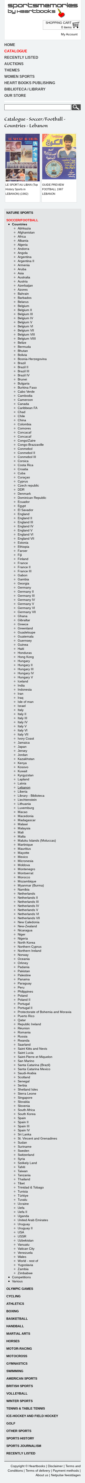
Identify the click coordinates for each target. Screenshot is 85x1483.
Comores (24, 428)
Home (9, 45)
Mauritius (24, 848)
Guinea (23, 644)
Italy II (22, 714)
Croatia (23, 469)
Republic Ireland (29, 1024)
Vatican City (26, 1248)
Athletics (15, 1303)
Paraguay (25, 983)
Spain (22, 1118)
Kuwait (22, 771)
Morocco (24, 877)
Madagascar (27, 820)
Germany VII (27, 612)
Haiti (21, 648)
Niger (21, 934)
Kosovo (23, 767)
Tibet (21, 1183)
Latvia (22, 783)
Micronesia (25, 861)
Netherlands (26, 893)
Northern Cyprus (29, 946)
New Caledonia (28, 922)
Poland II (24, 999)
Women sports (19, 76)
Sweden (23, 1150)
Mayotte (23, 853)
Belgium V (25, 322)
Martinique (25, 844)
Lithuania (24, 804)
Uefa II (22, 1212)
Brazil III (23, 371)
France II (24, 567)
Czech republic (28, 485)
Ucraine (23, 1203)
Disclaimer (55, 1466)
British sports (19, 1386)
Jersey (22, 750)
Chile (21, 416)
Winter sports (19, 1401)
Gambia (23, 579)
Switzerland (26, 1155)
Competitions (21, 1277)
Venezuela (25, 1252)
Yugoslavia (25, 1265)
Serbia (22, 1085)
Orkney (23, 963)
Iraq (20, 697)
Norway (23, 955)
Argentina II (26, 261)
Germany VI (26, 608)
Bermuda (24, 346)
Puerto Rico (26, 1016)
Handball (15, 1326)
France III (25, 571)
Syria (21, 1159)
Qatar (22, 1020)
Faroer (22, 551)
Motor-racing (19, 1348)
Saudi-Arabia (27, 1073)
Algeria (23, 244)
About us (42, 1475)
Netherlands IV (28, 906)
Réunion (24, 1028)
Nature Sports (19, 212)
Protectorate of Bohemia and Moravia (44, 1012)
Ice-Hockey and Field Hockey (32, 1416)
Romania (24, 1032)
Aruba (22, 269)
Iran (20, 693)
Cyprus (23, 481)
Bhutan (23, 351)
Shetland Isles (28, 1089)
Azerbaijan (25, 285)
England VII (26, 538)
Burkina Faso (27, 387)
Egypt (22, 506)
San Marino (26, 1061)
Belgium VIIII (27, 338)
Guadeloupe (26, 632)
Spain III (23, 1126)
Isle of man (26, 702)
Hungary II (25, 665)
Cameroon (25, 400)
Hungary (24, 661)
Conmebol (25, 449)
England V (25, 530)
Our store (15, 95)
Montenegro (26, 869)
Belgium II (25, 310)
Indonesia (25, 689)
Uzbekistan (26, 1240)
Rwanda (23, 1040)
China (22, 420)
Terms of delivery (38, 1470)
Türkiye (23, 1195)
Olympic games (19, 1289)
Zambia (23, 1269)
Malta (22, 836)
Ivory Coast (26, 738)
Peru (21, 987)
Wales (22, 1257)
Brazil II (23, 367)
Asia (21, 273)
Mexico (23, 857)
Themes (12, 70)
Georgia (23, 583)
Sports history (20, 1438)
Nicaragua (25, 930)
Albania (23, 240)
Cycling (13, 1296)
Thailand (24, 1179)
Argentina (25, 257)
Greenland (25, 628)
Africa (22, 236)
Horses (12, 1341)
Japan (22, 746)
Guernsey (25, 640)
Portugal (24, 1004)
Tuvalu (22, 1199)
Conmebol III (27, 457)
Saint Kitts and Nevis (32, 1048)
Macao (22, 812)
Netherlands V (28, 910)
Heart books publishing (29, 83)
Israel (22, 706)
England (23, 514)
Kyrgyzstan (26, 775)
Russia (22, 1036)
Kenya (22, 763)
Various (17, 1281)
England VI (25, 534)
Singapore (25, 1097)
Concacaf (24, 432)
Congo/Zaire (27, 440)
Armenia (24, 265)
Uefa (21, 1208)
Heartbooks (37, 1466)
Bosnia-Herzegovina (32, 359)
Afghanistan (26, 232)
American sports (21, 1378)
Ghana (22, 616)
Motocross (16, 1356)
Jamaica (24, 742)
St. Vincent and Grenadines (37, 1138)
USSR (22, 1236)
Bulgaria (23, 383)
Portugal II (25, 1008)
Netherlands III (28, 901)
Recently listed (21, 57)
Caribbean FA (27, 408)
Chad (21, 412)
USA (21, 1232)
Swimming (14, 1371)
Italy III (22, 718)
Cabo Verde (26, 391)
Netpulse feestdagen (66, 1475)
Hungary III (26, 669)
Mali (21, 832)
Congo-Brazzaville (31, 444)
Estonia (23, 542)
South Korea (27, 1114)
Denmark (24, 493)
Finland (23, 559)
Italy (21, 710)
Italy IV (22, 722)
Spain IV (24, 1130)
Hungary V (25, 677)
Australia (24, 277)
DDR (21, 489)
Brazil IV (23, 375)
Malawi (23, 824)
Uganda (23, 1216)
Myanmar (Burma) (31, 885)
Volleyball (17, 1393)
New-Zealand (27, 926)
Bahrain (23, 293)
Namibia (23, 889)
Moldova (24, 865)
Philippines (25, 991)
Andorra (23, 249)
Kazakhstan (26, 759)
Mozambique (27, 881)
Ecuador (24, 502)
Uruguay (24, 1224)
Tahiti (21, 1167)
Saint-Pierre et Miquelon (35, 1057)
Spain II (23, 1122)
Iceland (23, 681)
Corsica (23, 461)
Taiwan (23, 1171)
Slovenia (24, 1106)
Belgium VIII (26, 334)
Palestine (24, 975)
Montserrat (25, 873)
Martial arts (18, 1333)
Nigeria (23, 938)
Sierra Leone (27, 1093)
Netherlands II (28, 897)
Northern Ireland (29, 950)
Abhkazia (24, 228)
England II (25, 518)
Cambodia (25, 395)
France (23, 563)
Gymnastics (16, 1363)
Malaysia (24, 828)
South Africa (26, 1110)
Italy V (22, 726)
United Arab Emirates (33, 1220)
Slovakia (24, 1101)
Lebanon (24, 787)
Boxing (12, 1311)
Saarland (24, 1044)
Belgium (23, 306)
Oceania (24, 959)
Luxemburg (26, 808)
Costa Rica (25, 465)
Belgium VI (25, 326)
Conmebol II (26, 453)
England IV (25, 526)
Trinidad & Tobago (31, 1187)
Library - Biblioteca (31, 795)
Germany (24, 587)
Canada (23, 404)
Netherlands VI (28, 914)
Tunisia (23, 1191)
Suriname (25, 1146)
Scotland (24, 1077)
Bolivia (22, 355)
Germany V (26, 604)
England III (25, 522)
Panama (24, 979)
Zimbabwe (25, 1273)
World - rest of (28, 1261)
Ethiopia (23, 546)
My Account (69, 34)
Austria (23, 281)
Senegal (23, 1081)
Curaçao (24, 477)
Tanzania (24, 1175)
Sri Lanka (24, 1134)
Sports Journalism (23, 1446)
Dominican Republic (32, 497)
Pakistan (24, 971)
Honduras (25, 653)
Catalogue (15, 51)
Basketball (17, 1318)
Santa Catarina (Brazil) (34, 1065)
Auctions (14, 64)
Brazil (22, 363)
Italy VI (22, 730)
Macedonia (26, 816)
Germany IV (26, 599)
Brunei (22, 379)
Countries (19, 224)
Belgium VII (26, 330)
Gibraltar (24, 620)
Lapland (23, 779)
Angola (23, 253)
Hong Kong (26, 657)
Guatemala (26, 636)
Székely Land (27, 1163)
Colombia (24, 424)
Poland (23, 995)
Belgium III (25, 314)
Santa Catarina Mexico (34, 1069)
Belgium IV (25, 318)
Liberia (22, 791)
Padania (23, 967)
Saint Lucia (26, 1052)
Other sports (18, 1431)
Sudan (22, 1142)
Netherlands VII (29, 918)
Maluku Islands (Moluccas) (37, 840)
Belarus (23, 302)
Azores (23, 289)
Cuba (21, 473)
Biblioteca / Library (25, 89)
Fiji (20, 555)
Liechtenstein (27, 799)
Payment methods (66, 1470)
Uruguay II (25, 1228)
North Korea (26, 942)
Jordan (23, 755)
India (21, 685)
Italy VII (23, 734)
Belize (22, 342)
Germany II (26, 591)
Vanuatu (23, 1244)
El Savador (25, 510)
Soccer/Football (22, 220)
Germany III (26, 595)
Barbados (25, 298)
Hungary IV (26, 673)
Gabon (22, 575)
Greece (23, 624)
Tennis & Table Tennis (25, 1408)
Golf (10, 1423)
